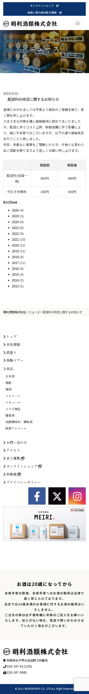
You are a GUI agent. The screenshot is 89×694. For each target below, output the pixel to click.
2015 (15, 274)
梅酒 (8, 389)
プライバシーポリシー (23, 482)
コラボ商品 (13, 409)
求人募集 (13, 458)
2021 (15, 239)
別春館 (11, 474)
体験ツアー (14, 360)
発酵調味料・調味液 (19, 422)
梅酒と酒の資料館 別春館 (43, 12)
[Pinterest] (77, 496)
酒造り (11, 352)
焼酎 (8, 383)
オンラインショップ (43, 5)
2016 (15, 268)
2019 (15, 251)
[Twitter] (57, 496)
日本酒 (9, 376)
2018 (15, 256)
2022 (15, 233)
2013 (15, 286)
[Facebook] (37, 496)
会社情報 (12, 344)
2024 (15, 221)
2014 (15, 280)
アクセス (12, 450)
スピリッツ (13, 396)
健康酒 (9, 415)
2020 (15, 245)
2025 (15, 216)
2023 (15, 227)
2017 (15, 262)
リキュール (13, 402)
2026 (15, 210)
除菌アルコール (16, 428)
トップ (11, 336)
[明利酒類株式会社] (30, 19)
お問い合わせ (16, 442)
